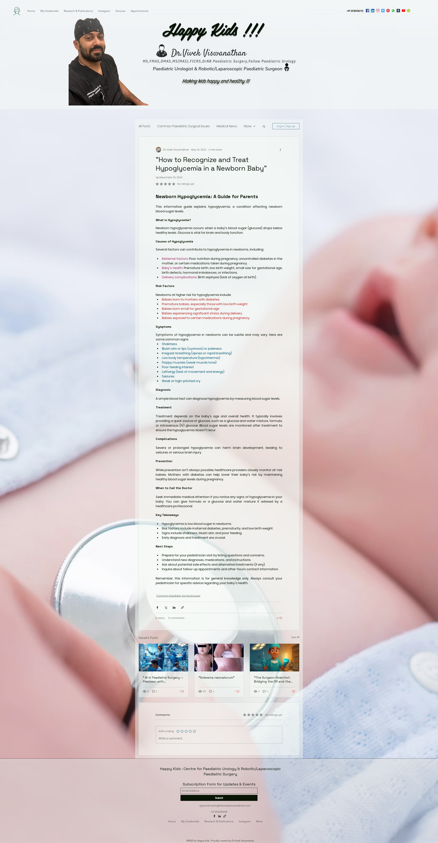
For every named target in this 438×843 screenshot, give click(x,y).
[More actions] (280, 150)
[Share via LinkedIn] (174, 607)
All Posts (144, 126)
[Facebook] (367, 10)
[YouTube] (403, 10)
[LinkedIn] (372, 10)
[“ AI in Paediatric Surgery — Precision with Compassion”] (163, 657)
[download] (408, 10)
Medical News (227, 126)
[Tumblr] (398, 10)
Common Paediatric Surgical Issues (183, 126)
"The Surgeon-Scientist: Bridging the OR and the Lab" (272, 679)
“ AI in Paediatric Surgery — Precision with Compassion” (163, 679)
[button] (264, 126)
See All (295, 637)
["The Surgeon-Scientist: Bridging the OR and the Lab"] (274, 657)
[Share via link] (182, 607)
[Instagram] (377, 10)
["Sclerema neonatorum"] (219, 657)
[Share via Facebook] (157, 607)
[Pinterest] (388, 10)
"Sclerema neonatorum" (216, 677)
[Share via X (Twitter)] (165, 607)
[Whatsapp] (393, 10)
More (247, 126)
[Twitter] (383, 10)
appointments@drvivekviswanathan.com (225, 805)
